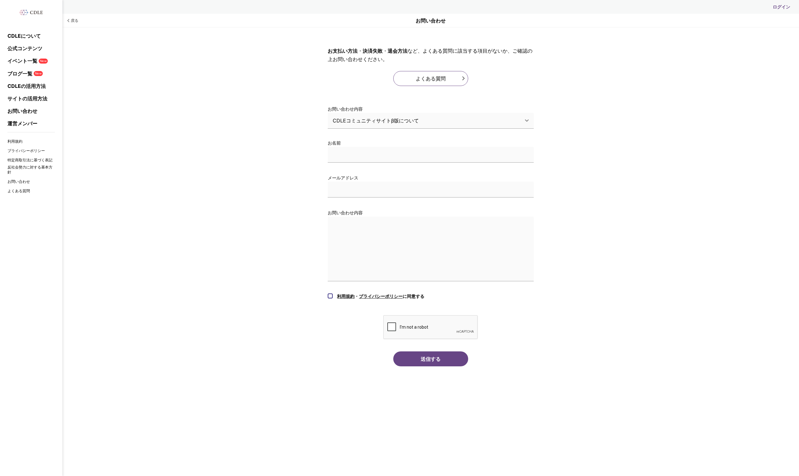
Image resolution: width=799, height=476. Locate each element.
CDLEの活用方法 (26, 86)
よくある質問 (18, 190)
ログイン (781, 6)
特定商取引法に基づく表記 (29, 160)
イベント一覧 (27, 61)
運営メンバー (22, 123)
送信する (431, 359)
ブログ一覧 (24, 73)
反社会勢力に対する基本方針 (29, 169)
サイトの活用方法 (27, 98)
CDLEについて (24, 36)
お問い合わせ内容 (345, 109)
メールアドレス (343, 177)
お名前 (334, 142)
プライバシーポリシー (26, 150)
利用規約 (14, 141)
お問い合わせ (22, 111)
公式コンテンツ (24, 48)
